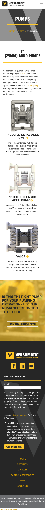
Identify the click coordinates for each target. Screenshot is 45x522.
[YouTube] (31, 367)
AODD (22, 74)
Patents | (30, 501)
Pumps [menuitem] (22, 458)
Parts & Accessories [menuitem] (22, 475)
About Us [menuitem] (22, 485)
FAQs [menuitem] (22, 480)
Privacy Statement (19, 415)
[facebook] (13, 367)
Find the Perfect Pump (22, 324)
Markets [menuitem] (23, 469)
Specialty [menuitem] (22, 464)
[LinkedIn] (22, 367)
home (12, 31)
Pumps (21, 31)
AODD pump (33, 85)
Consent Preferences (9, 509)
